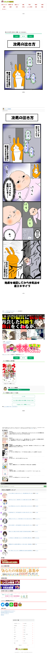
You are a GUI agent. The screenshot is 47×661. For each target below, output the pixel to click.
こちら (31, 428)
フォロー (5, 354)
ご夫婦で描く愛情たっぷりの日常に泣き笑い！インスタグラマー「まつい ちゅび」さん (24, 471)
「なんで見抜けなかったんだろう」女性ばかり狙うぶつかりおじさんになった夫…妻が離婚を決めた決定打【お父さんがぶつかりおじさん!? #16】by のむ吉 (26, 433)
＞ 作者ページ (19, 389)
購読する (3, 483)
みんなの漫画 (6, 406)
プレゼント (4, 9)
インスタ (23, 396)
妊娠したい (17, 4)
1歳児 (42, 4)
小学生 (23, 6)
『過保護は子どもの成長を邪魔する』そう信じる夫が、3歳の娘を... (20, 544)
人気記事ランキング (17, 623)
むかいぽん (37, 537)
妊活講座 (25, 623)
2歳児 (4, 6)
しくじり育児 (29, 6)
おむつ (15, 634)
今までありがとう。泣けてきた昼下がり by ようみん (18, 458)
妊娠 (23, 4)
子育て (29, 4)
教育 (14, 638)
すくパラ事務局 (8, 108)
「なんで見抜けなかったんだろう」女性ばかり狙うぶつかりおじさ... (20, 506)
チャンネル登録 (5, 312)
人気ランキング (4, 4)
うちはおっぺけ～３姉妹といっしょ (9, 383)
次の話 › (30, 36)
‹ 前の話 (16, 36)
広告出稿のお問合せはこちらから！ (7, 612)
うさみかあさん (8, 341)
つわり (25, 627)
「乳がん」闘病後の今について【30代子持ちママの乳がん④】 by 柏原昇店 (22, 464)
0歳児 (36, 4)
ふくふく (36, 499)
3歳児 (10, 6)
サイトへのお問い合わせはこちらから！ (8, 610)
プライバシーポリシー (5, 613)
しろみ (37, 493)
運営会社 (2, 614)
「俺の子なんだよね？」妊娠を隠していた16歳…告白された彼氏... (20, 499)
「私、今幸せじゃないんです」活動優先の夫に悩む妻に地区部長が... (20, 550)
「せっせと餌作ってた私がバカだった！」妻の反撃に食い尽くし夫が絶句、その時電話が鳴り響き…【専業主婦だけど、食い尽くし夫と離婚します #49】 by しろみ (26, 440)
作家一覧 (23, 36)
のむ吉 (37, 506)
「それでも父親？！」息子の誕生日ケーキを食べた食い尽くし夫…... (20, 525)
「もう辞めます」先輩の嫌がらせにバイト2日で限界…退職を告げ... (20, 537)
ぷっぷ (37, 550)
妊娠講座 (15, 625)
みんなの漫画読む (6, 342)
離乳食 (15, 636)
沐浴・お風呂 (26, 634)
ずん (36, 544)
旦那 (36, 6)
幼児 (17, 6)
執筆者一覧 (10, 4)
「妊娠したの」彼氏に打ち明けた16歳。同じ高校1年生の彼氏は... (20, 531)
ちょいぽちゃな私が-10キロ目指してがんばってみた (23, 400)
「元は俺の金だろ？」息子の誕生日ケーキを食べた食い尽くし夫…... (20, 512)
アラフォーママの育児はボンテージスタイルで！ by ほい (19, 477)
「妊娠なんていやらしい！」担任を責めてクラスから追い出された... (20, 518)
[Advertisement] (23, 21)
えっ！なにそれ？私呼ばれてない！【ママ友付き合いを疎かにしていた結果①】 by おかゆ (25, 451)
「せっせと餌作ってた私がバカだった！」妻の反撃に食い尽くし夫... (20, 493)
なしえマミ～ (38, 518)
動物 (42, 6)
